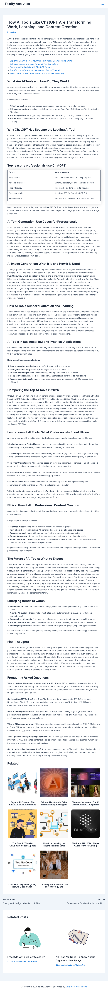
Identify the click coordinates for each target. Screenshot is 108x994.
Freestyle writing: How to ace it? (26, 956)
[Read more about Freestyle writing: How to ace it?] (29, 937)
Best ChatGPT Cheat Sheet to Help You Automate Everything (37, 73)
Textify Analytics (17, 4)
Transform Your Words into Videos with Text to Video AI (35, 70)
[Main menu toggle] (102, 4)
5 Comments (12, 961)
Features (22, 961)
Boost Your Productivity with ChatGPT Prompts (31, 67)
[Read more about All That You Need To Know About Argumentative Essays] (78, 937)
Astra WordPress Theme (76, 987)
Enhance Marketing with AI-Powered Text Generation (34, 64)
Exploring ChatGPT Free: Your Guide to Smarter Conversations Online (41, 61)
